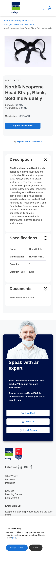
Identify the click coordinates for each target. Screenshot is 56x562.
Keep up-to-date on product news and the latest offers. (29, 513)
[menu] (6, 8)
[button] (51, 445)
